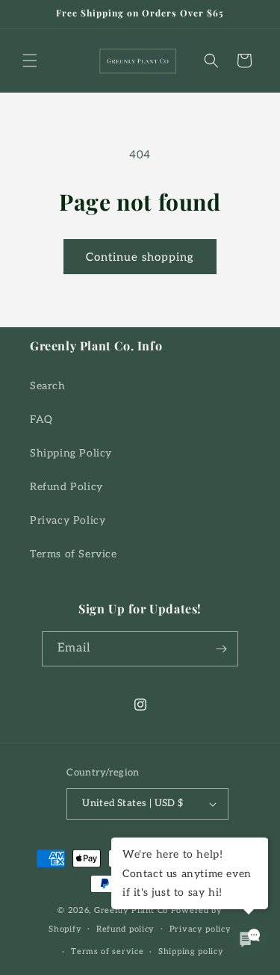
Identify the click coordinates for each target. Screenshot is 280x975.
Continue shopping (140, 257)
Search (48, 386)
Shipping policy (191, 951)
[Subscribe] (221, 648)
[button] (29, 60)
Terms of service (107, 951)
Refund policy (125, 929)
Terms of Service (73, 554)
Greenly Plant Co (131, 910)
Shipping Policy (71, 453)
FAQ (41, 419)
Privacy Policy (67, 520)
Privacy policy (200, 929)
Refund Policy (66, 486)
